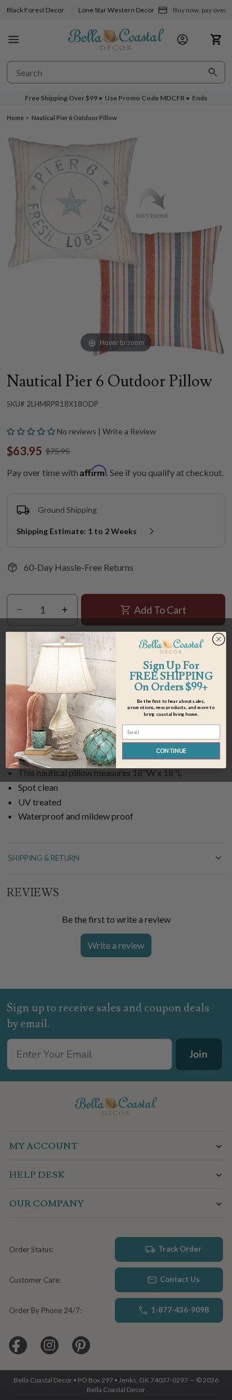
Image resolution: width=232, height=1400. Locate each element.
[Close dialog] (218, 639)
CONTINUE (171, 751)
